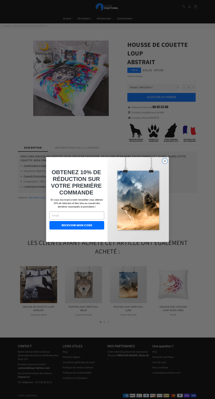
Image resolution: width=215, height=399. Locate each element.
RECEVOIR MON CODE (77, 225)
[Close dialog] (165, 161)
